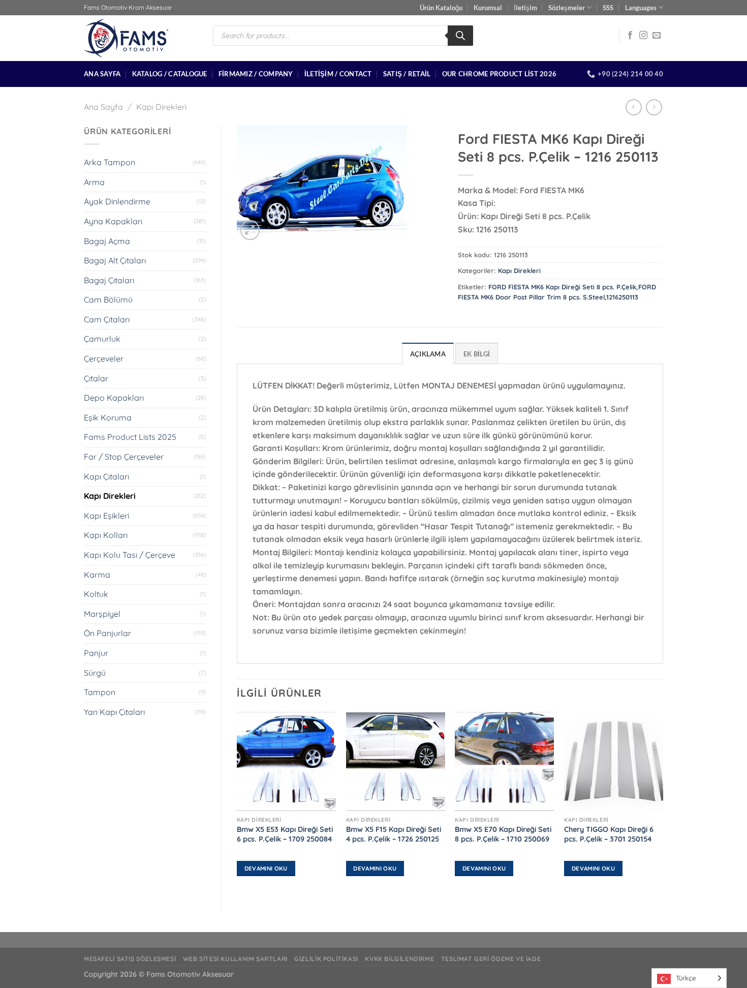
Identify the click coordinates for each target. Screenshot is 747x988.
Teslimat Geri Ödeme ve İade (491, 959)
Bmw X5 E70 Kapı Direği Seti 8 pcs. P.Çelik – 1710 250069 (503, 834)
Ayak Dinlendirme (117, 201)
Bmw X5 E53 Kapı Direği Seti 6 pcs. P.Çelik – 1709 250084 (285, 834)
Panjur (96, 653)
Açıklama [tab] (428, 354)
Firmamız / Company (256, 74)
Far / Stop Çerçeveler (124, 457)
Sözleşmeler (566, 8)
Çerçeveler (103, 358)
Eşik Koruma (108, 417)
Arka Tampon (109, 162)
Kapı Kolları (106, 535)
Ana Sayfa (102, 74)
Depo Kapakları (114, 398)
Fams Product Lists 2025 (130, 437)
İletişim (525, 8)
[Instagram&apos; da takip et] (643, 35)
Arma (94, 182)
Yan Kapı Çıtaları (114, 712)
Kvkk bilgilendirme (399, 959)
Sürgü (95, 673)
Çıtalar (96, 378)
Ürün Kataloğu (441, 8)
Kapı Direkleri (161, 107)
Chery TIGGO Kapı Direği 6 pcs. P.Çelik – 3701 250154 (608, 834)
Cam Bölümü (108, 299)
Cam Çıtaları (107, 319)
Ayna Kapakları (113, 221)
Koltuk (96, 594)
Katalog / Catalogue (169, 74)
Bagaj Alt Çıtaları (115, 260)
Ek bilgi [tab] (476, 354)
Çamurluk (102, 339)
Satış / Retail (407, 74)
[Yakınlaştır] (250, 230)
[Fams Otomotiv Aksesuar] (141, 38)
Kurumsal (488, 8)
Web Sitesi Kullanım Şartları (235, 959)
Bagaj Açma (107, 241)
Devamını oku (266, 868)
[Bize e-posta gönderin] (656, 35)
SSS (608, 8)
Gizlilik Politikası (326, 959)
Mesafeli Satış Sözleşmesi (130, 959)
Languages (641, 8)
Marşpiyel (102, 614)
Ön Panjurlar (107, 633)
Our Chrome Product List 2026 (499, 74)
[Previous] (237, 803)
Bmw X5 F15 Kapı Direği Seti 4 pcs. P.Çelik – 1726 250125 (393, 834)
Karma (97, 575)
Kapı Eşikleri (106, 516)
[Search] (460, 35)
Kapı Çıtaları (106, 476)
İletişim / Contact (338, 74)
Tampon (99, 692)
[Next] (662, 803)
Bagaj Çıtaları (109, 280)
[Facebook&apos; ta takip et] (630, 35)
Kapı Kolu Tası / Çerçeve (129, 555)
